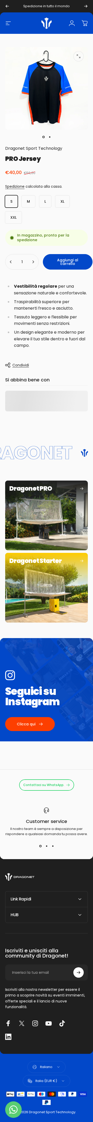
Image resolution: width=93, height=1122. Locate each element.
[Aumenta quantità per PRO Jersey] (33, 261)
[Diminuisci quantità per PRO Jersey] (10, 261)
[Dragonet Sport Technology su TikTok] (62, 1023)
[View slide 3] (53, 846)
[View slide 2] (46, 846)
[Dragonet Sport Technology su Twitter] (22, 1023)
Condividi (20, 365)
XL (62, 201)
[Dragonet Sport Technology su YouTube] (48, 1023)
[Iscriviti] (78, 972)
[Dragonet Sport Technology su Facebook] (8, 1023)
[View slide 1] (40, 846)
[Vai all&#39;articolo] (43, 137)
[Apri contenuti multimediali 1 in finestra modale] (78, 56)
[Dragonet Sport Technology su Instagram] (35, 1023)
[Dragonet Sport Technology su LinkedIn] (8, 1037)
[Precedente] (7, 6)
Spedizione (15, 186)
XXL (13, 217)
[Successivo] (85, 6)
